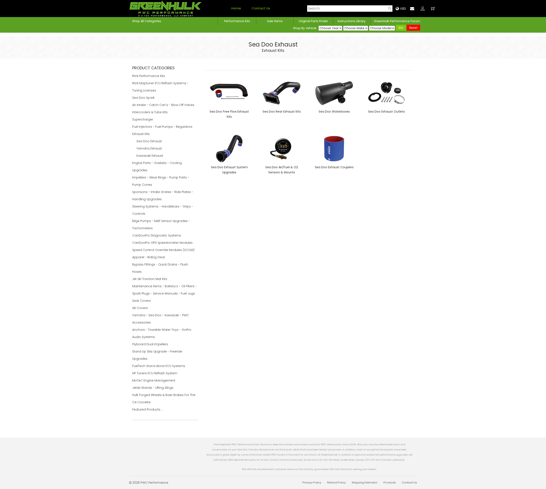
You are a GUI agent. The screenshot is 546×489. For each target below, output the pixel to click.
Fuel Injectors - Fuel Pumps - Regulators (162, 127)
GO (400, 28)
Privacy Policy (311, 482)
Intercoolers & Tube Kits (150, 112)
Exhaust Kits (273, 50)
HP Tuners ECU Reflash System (155, 373)
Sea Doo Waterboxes (334, 111)
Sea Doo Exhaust (149, 141)
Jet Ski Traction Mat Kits (150, 279)
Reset (413, 28)
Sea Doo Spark (143, 98)
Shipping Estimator (365, 482)
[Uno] (165, 8)
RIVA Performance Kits (149, 76)
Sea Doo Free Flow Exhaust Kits (229, 114)
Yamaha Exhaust (149, 148)
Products (389, 482)
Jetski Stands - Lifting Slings (152, 388)
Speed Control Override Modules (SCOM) (163, 250)
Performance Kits (237, 21)
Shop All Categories (146, 21)
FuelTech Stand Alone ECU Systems (159, 366)
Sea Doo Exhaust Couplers (334, 167)
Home (236, 8)
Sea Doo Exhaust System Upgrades (229, 169)
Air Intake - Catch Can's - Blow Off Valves (163, 105)
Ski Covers (140, 308)
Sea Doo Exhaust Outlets (386, 111)
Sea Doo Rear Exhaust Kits (282, 111)
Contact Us (261, 8)
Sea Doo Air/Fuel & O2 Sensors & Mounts (281, 169)
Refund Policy (336, 482)
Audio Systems (144, 337)
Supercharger (143, 119)
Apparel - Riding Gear (149, 257)
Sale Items (275, 21)
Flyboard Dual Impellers (150, 344)
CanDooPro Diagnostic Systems (157, 235)
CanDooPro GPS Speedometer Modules (162, 243)
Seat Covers (142, 301)
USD (403, 8)
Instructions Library (352, 21)
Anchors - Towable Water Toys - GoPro (162, 330)
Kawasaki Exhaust (149, 156)
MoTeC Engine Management (154, 380)
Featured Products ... (147, 409)
